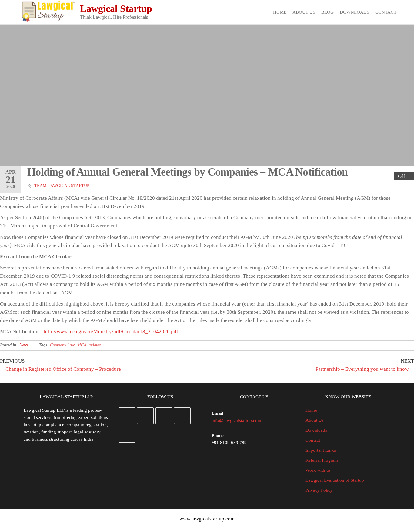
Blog (327, 12)
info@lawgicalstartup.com (236, 420)
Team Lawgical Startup (61, 185)
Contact (385, 12)
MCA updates (89, 345)
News (23, 345)
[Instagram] (163, 415)
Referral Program (321, 460)
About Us (303, 12)
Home (279, 12)
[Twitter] (127, 415)
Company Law (62, 345)
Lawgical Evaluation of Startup (334, 480)
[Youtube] (127, 434)
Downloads (354, 12)
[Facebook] (145, 415)
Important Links (320, 450)
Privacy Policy (319, 490)
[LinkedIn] (182, 415)
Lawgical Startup (116, 8)
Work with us (318, 470)
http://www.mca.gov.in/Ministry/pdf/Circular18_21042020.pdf (111, 331)
